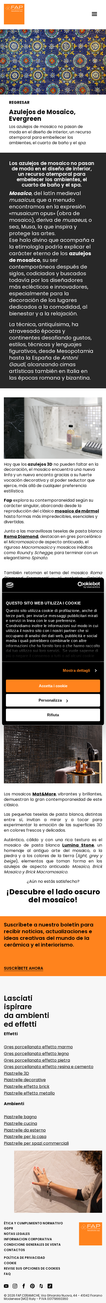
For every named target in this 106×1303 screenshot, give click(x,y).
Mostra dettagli (76, 670)
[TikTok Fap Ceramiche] (50, 1286)
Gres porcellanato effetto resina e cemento (48, 1067)
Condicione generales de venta (32, 1244)
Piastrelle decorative (25, 1080)
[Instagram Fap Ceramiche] (15, 1286)
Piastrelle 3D (16, 1073)
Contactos (14, 1250)
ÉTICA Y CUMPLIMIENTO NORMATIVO (33, 1223)
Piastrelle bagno (20, 1117)
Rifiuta (53, 715)
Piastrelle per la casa (25, 1137)
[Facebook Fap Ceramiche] (23, 1286)
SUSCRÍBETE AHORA (23, 968)
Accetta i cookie (53, 686)
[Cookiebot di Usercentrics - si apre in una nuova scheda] (77, 585)
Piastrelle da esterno (25, 1130)
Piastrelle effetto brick (26, 1086)
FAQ (7, 1274)
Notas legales (17, 1234)
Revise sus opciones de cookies (32, 1268)
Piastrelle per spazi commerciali (36, 1143)
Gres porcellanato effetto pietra (37, 1060)
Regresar (19, 102)
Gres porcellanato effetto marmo (38, 1047)
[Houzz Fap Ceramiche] (41, 1286)
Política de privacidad (24, 1257)
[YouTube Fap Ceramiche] (6, 1286)
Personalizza (50, 700)
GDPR (8, 1228)
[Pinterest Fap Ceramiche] (32, 1286)
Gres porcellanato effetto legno (36, 1054)
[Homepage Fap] (14, 14)
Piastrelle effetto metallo (29, 1093)
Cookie (10, 1263)
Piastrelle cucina (20, 1123)
